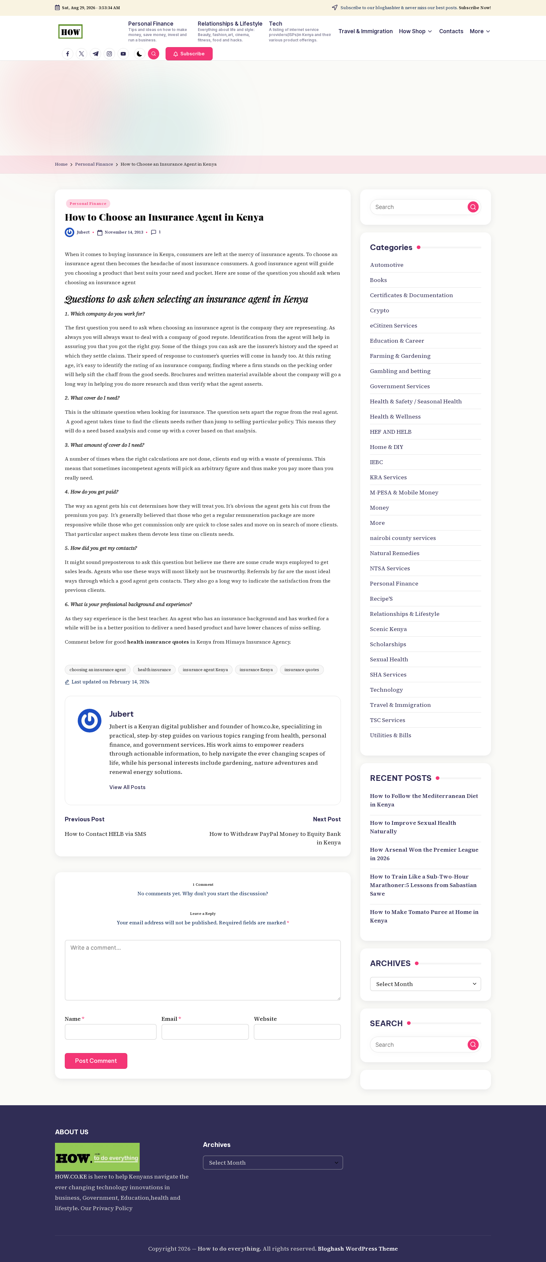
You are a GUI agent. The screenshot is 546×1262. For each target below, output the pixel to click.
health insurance (154, 669)
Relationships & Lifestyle (405, 614)
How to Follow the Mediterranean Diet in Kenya (424, 800)
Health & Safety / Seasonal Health (416, 401)
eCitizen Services (393, 325)
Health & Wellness (395, 416)
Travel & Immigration (400, 705)
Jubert (121, 714)
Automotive (386, 265)
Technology (386, 690)
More (377, 523)
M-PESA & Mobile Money (404, 492)
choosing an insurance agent (98, 669)
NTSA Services (390, 568)
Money (379, 508)
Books (378, 280)
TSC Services (387, 720)
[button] (189, 53)
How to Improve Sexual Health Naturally (413, 827)
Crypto (379, 310)
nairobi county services (403, 538)
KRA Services (388, 477)
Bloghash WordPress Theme (358, 1249)
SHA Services (388, 674)
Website (265, 1019)
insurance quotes (302, 669)
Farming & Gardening (400, 356)
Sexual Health (389, 659)
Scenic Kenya (388, 629)
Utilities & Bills (390, 735)
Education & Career (397, 341)
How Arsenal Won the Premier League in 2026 (424, 854)
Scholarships (388, 644)
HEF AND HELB (391, 432)
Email (171, 1019)
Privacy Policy (113, 1208)
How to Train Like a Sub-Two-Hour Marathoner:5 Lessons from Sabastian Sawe (423, 885)
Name (74, 1019)
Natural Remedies (395, 553)
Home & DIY (386, 447)
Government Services (400, 386)
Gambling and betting (400, 371)
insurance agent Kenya (205, 669)
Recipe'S (381, 599)
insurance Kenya (256, 669)
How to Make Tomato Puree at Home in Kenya (424, 916)
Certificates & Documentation (411, 295)
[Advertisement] (273, 108)
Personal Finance (88, 203)
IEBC (376, 462)
